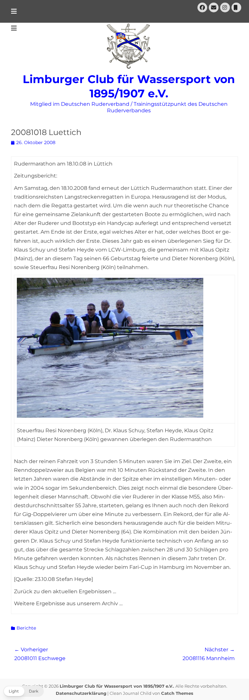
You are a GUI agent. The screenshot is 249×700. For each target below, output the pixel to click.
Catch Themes (177, 693)
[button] (23, 691)
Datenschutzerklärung (81, 693)
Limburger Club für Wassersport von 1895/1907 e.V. (116, 686)
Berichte (26, 628)
